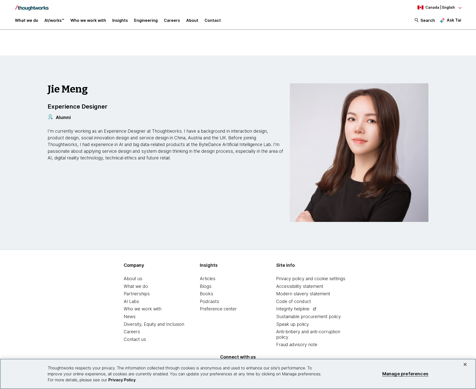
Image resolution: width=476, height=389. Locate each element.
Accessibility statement (299, 286)
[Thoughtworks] (32, 5)
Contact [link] (213, 20)
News (130, 316)
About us (133, 278)
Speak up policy (292, 324)
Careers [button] (172, 20)
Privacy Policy (122, 379)
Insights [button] (120, 20)
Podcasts (209, 301)
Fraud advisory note (296, 344)
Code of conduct (293, 301)
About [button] (192, 20)
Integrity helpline (292, 308)
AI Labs (131, 301)
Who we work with (142, 308)
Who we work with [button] (88, 20)
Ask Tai (454, 20)
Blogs (205, 286)
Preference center (218, 308)
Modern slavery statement (303, 293)
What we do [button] (26, 20)
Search (427, 20)
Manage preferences (405, 373)
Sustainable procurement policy (308, 316)
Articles (207, 278)
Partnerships (137, 293)
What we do (136, 286)
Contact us (135, 339)
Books (206, 293)
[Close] (465, 364)
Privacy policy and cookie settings (310, 278)
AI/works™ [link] (54, 20)
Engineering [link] (146, 20)
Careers (132, 331)
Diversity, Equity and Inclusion (154, 324)
